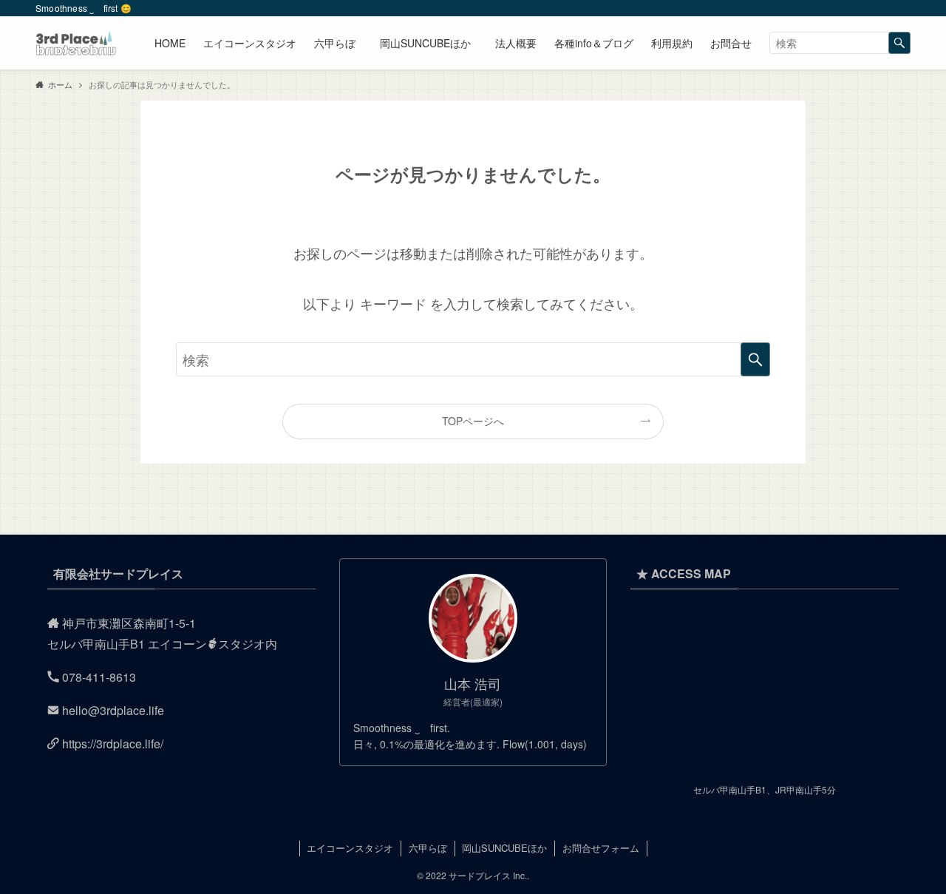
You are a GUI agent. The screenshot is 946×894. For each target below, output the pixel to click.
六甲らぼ (428, 848)
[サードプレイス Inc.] (75, 43)
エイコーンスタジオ (350, 848)
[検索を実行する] (899, 43)
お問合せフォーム (600, 848)
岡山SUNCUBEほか (504, 848)
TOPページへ (473, 420)
